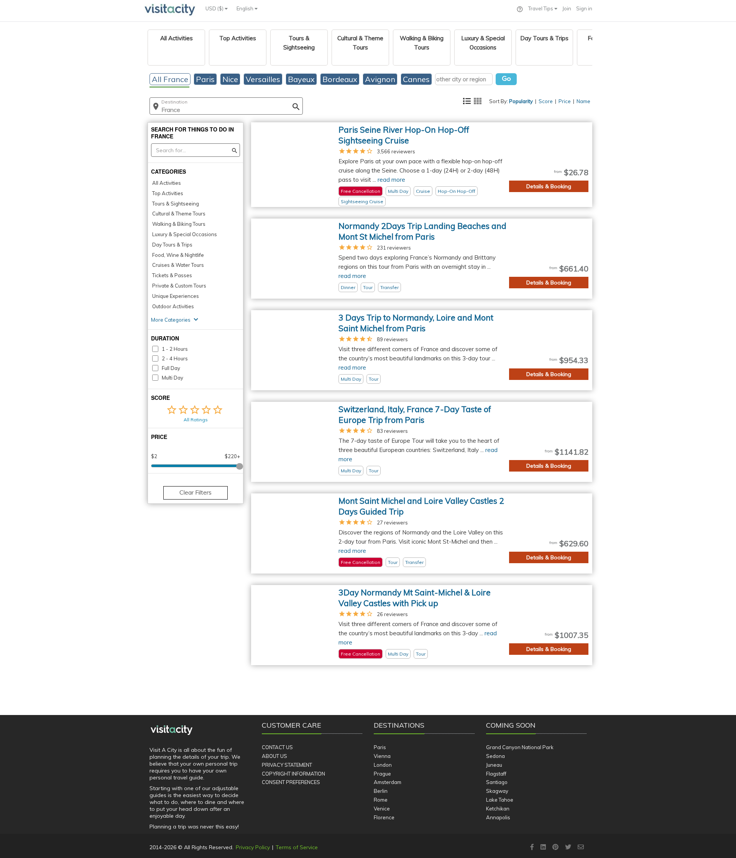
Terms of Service (297, 847)
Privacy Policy (253, 847)
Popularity (521, 101)
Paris (380, 747)
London (383, 765)
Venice (382, 808)
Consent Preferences (291, 782)
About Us (274, 756)
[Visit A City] (172, 730)
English (246, 8)
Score (546, 101)
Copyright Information (293, 774)
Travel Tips (541, 8)
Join (566, 8)
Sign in (584, 8)
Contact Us (277, 747)
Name (583, 101)
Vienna (382, 756)
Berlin (381, 791)
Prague (382, 774)
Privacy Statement (287, 765)
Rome (381, 800)
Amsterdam (387, 782)
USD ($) (215, 8)
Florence (384, 817)
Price (565, 101)
